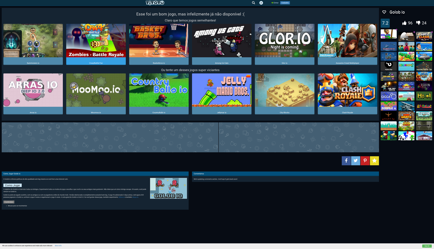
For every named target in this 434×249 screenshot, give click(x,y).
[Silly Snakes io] (424, 105)
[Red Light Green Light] (406, 46)
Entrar (275, 3)
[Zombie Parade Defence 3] (389, 135)
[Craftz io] (389, 56)
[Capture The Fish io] (389, 76)
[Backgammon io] (424, 125)
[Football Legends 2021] (424, 46)
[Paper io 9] (406, 56)
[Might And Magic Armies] (424, 76)
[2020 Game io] (424, 135)
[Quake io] (389, 115)
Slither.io (122, 197)
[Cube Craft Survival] (389, 86)
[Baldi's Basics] (389, 33)
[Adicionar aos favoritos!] (384, 12)
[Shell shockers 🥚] (406, 36)
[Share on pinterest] (365, 160)
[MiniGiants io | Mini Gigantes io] (406, 115)
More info (58, 246)
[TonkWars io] (424, 56)
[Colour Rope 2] (406, 66)
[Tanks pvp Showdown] (406, 86)
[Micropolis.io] (389, 105)
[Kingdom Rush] (406, 125)
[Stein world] (424, 115)
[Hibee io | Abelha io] (424, 96)
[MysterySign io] (389, 66)
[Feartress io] (424, 66)
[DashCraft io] (406, 96)
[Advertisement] (190, 137)
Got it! (427, 246)
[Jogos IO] (155, 3)
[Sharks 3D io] (389, 46)
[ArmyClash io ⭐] (424, 36)
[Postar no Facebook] (346, 160)
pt (261, 3)
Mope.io (135, 197)
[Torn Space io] (424, 86)
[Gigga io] (389, 96)
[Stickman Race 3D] (406, 135)
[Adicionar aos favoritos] (374, 160)
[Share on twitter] (355, 160)
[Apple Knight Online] (406, 76)
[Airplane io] (406, 105)
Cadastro (285, 3)
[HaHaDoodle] (389, 125)
